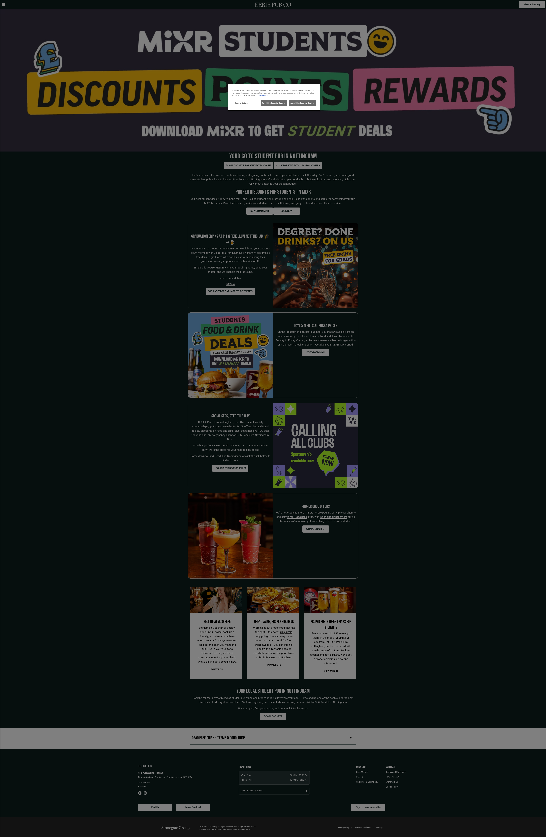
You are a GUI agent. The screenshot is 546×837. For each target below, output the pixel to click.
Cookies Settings (241, 103)
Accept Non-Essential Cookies (302, 103)
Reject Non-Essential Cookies (273, 103)
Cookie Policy (262, 95)
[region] (274, 97)
